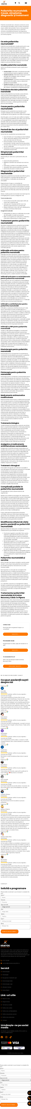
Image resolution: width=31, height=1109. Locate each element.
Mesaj (2, 923)
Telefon (2, 914)
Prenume (3, 899)
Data (2, 909)
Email (2, 918)
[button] (26, 3)
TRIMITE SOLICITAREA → (9, 931)
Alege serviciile (4, 904)
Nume (3, 895)
